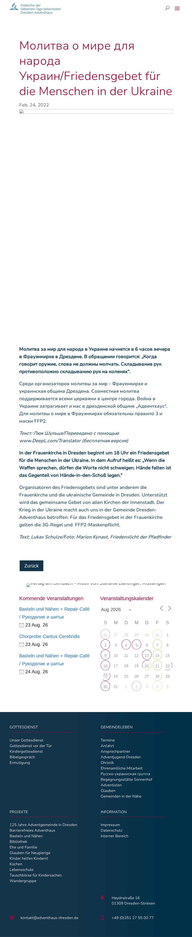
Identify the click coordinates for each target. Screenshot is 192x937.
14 (157, 656)
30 (147, 635)
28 (157, 676)
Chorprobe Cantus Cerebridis (49, 636)
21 (157, 666)
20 (147, 666)
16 (105, 666)
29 (168, 676)
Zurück (31, 565)
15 (168, 656)
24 (116, 676)
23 (105, 675)
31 (157, 635)
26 (105, 635)
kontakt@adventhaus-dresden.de (49, 917)
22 (168, 666)
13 (147, 656)
